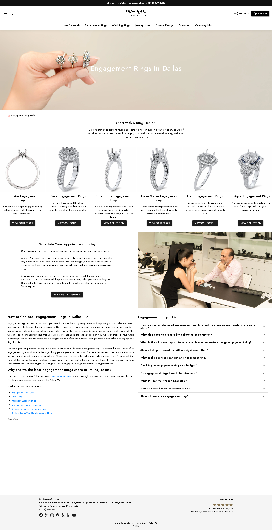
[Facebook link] (41, 515)
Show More (13, 418)
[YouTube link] (74, 515)
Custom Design (164, 25)
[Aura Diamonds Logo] (136, 15)
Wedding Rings (121, 25)
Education (184, 25)
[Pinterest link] (58, 515)
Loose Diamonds (70, 25)
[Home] (9, 115)
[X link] (46, 515)
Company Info (203, 25)
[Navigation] (6, 13)
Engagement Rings (96, 25)
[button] (203, 326)
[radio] (215, 505)
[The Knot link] (69, 515)
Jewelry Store (143, 25)
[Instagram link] (52, 515)
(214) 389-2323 (241, 13)
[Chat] (13, 13)
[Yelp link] (63, 515)
